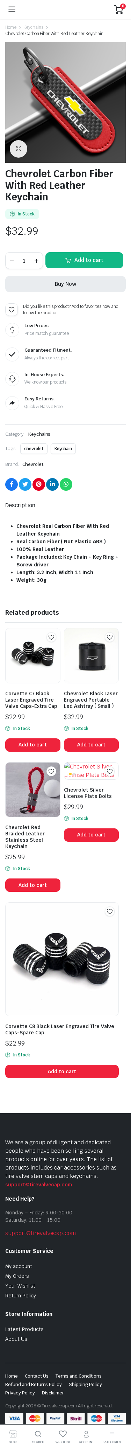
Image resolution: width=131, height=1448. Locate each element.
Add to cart (88, 260)
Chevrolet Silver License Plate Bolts (88, 793)
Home (10, 27)
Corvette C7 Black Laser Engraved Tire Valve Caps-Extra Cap (31, 699)
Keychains (33, 27)
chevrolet (34, 448)
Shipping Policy (85, 1384)
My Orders (17, 1276)
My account (18, 1266)
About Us (16, 1339)
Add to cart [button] (33, 745)
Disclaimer (53, 1393)
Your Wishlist (20, 1286)
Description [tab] (20, 505)
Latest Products (24, 1329)
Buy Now (65, 284)
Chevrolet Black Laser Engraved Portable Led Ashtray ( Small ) (91, 699)
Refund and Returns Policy (33, 1384)
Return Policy (20, 1295)
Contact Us (37, 1376)
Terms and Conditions (79, 1376)
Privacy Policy (20, 1393)
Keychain (63, 448)
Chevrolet (32, 464)
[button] (18, 149)
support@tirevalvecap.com (38, 1184)
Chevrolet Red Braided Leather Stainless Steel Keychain (25, 836)
